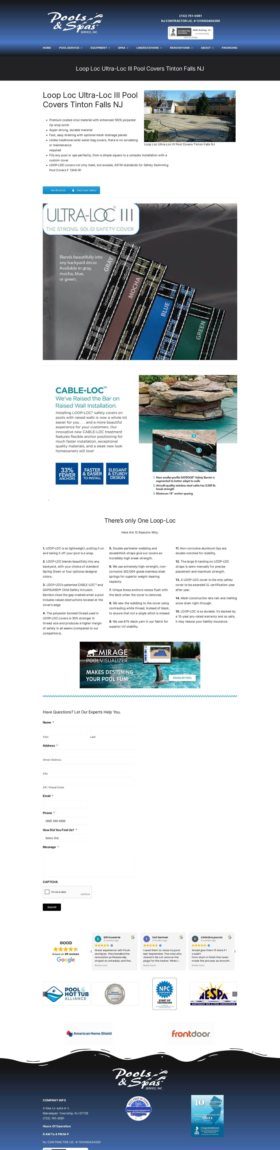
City (45, 773)
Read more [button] (101, 965)
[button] (234, 951)
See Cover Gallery (87, 190)
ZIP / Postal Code (53, 787)
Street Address (52, 759)
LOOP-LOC (56, 165)
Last (93, 736)
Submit (51, 907)
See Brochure (58, 190)
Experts (95, 712)
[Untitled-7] (140, 1087)
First (45, 736)
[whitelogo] (75, 12)
